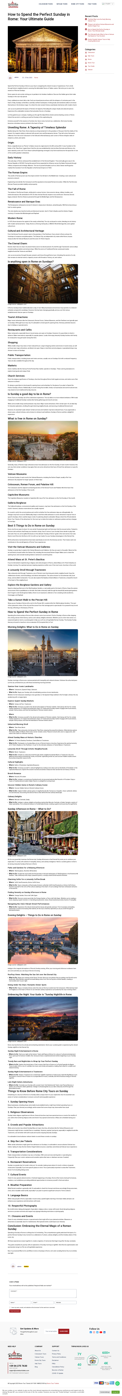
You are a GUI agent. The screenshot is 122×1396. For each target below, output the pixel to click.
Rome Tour (91, 63)
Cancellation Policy (58, 1367)
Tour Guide (91, 66)
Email (35, 1302)
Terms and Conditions (59, 1357)
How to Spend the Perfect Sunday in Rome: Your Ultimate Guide (99, 30)
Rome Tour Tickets (53, 1383)
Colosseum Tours (46, 4)
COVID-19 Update (57, 1373)
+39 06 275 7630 (18, 1366)
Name (13, 1302)
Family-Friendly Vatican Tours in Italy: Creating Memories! (99, 40)
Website (58, 1302)
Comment (14, 1291)
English (107, 3)
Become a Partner (58, 1370)
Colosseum (91, 52)
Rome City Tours (77, 4)
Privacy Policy (56, 1354)
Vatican (90, 69)
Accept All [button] (115, 1392)
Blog (36, 1367)
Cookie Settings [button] (104, 1392)
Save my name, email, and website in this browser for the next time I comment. (33, 1307)
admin (16, 77)
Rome (36, 77)
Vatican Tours (62, 4)
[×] (117, 1383)
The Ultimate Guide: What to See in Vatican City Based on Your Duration (101, 35)
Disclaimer (55, 1360)
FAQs (53, 1363)
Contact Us (55, 1350)
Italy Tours (92, 4)
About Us (38, 1350)
